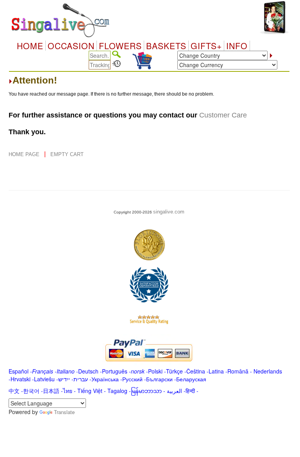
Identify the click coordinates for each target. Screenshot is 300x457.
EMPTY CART (67, 154)
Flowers (120, 46)
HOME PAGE (25, 154)
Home (30, 46)
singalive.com (168, 212)
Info (237, 46)
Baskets (166, 46)
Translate (64, 412)
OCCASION (71, 46)
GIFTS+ (206, 46)
